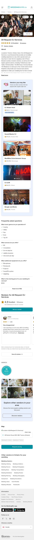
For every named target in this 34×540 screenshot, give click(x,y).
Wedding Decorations (15, 478)
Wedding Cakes (5, 481)
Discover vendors (17, 416)
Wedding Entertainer (6, 472)
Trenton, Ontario (8, 46)
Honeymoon (4, 478)
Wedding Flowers (18, 472)
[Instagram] (13, 518)
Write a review (17, 309)
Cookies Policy (5, 497)
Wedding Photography (18, 467)
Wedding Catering (6, 464)
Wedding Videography (18, 475)
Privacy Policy (20, 494)
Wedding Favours (5, 467)
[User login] (31, 7)
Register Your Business (7, 499)
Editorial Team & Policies (7, 501)
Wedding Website (27, 501)
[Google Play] (19, 511)
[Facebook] (2, 518)
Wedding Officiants (6, 484)
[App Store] (7, 511)
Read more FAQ (17, 289)
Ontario (3, 12)
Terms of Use (11, 494)
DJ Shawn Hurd (10, 107)
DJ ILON (7, 183)
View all (28, 34)
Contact (3, 494)
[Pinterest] (10, 518)
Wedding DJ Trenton (18, 440)
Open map (28, 432)
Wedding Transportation (17, 470)
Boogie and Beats (11, 207)
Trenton (10, 12)
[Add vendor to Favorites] (31, 17)
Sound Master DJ (10, 134)
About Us (18, 499)
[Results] (2, 17)
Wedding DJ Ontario (6, 440)
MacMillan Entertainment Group (15, 158)
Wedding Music (5, 470)
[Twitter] (6, 518)
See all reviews (16, 354)
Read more (4, 75)
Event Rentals (15, 481)
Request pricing (17, 447)
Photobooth (16, 484)
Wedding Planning (6, 475)
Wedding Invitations (18, 464)
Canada (7, 527)
